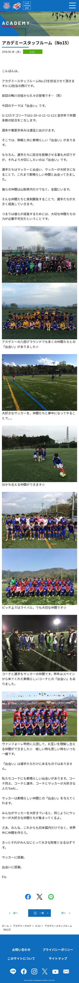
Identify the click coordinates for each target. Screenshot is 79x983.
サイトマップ (58, 958)
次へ (63, 912)
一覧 (41, 912)
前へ (15, 912)
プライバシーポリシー (58, 949)
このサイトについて (21, 958)
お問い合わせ (21, 949)
